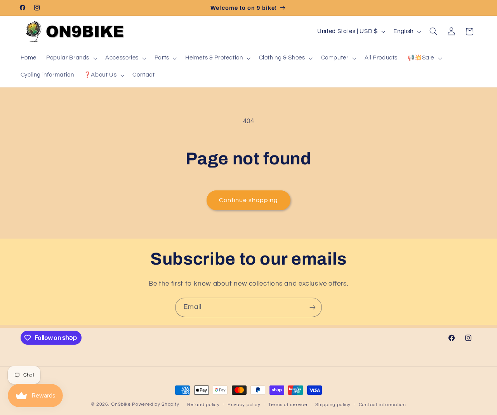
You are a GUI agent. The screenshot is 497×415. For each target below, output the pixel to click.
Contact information (382, 405)
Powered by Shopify (155, 404)
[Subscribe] (312, 307)
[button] (71, 58)
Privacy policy (244, 405)
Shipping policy (333, 405)
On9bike (120, 404)
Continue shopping (248, 200)
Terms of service (288, 405)
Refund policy (203, 405)
